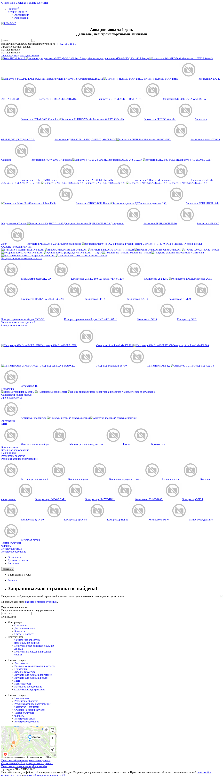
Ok (64, 775)
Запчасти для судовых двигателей (20, 55)
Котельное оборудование (15, 450)
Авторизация (21, 14)
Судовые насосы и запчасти (16, 246)
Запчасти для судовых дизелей (18, 322)
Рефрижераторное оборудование (19, 458)
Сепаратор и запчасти (26, 706)
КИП (4, 423)
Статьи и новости (24, 634)
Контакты (42, 2)
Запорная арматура (11, 397)
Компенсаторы (9, 447)
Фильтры (6, 545)
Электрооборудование (13, 551)
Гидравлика (7, 388)
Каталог (10, 52)
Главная (12, 580)
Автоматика (8, 420)
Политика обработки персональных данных (25, 760)
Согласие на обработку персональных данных (27, 641)
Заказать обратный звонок (16, 46)
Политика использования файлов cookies (24, 766)
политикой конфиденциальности (42, 775)
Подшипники (8, 453)
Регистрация (21, 17)
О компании (8, 2)
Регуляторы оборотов (13, 455)
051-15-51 (65, 43)
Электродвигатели (11, 548)
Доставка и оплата (26, 2)
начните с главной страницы (41, 601)
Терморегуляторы (11, 542)
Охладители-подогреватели (16, 394)
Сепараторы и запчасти (14, 325)
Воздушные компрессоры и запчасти (21, 258)
